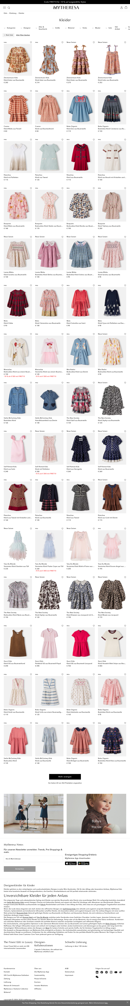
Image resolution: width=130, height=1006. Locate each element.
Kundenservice (9, 968)
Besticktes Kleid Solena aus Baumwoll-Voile (83, 275)
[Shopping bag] (126, 7)
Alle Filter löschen (23, 35)
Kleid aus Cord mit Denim (108, 518)
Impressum (69, 975)
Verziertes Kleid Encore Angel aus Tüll (112, 566)
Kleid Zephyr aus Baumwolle (109, 420)
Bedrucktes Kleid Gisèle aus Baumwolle (50, 226)
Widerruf (7, 992)
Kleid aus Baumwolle (75, 177)
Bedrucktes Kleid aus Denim (77, 372)
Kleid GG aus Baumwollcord (14, 663)
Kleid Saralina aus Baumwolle (15, 275)
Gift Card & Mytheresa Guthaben (16, 975)
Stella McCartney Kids (15, 902)
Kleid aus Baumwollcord (44, 129)
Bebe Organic (111, 924)
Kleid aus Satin (9, 469)
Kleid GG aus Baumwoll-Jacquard (79, 663)
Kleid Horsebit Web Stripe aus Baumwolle (114, 663)
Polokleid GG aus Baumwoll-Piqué (48, 663)
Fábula (43, 904)
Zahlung (7, 979)
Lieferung (7, 982)
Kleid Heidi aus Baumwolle (14, 712)
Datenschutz (70, 972)
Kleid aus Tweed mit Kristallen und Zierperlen (21, 518)
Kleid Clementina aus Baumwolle (47, 323)
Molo (47, 928)
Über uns (37, 968)
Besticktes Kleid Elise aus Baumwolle (112, 761)
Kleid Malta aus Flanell (12, 129)
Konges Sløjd (28, 917)
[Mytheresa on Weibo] (120, 972)
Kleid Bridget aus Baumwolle (78, 761)
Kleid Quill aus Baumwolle (77, 420)
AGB (67, 968)
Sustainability (39, 975)
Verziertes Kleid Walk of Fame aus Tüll (81, 566)
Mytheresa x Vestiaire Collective (16, 989)
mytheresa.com (29, 1000)
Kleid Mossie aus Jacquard (108, 615)
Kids (5, 13)
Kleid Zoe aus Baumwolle (76, 129)
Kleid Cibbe (8, 323)
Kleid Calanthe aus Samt (76, 323)
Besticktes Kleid (10, 420)
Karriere (37, 982)
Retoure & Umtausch (11, 985)
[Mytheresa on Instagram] (111, 972)
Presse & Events (40, 979)
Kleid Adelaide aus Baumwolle (78, 712)
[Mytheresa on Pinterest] (106, 972)
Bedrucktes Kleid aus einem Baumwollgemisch (21, 372)
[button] (28, 42)
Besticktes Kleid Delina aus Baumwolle (50, 275)
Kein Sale (9, 35)
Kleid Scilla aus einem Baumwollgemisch (50, 712)
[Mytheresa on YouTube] (115, 972)
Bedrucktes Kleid (10, 761)
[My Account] (121, 7)
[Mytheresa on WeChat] (97, 977)
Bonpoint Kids (22, 913)
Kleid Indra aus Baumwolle (108, 80)
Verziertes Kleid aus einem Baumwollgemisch (52, 372)
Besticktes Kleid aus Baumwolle (110, 712)
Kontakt (7, 972)
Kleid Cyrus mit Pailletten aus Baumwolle (113, 323)
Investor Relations (41, 985)
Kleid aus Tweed (41, 177)
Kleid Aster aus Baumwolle (14, 80)
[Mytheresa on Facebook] (101, 972)
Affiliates (37, 989)
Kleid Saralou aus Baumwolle (109, 275)
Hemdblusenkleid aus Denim (46, 420)
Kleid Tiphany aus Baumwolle (109, 226)
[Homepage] (65, 7)
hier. (106, 1003)
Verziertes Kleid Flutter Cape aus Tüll (49, 566)
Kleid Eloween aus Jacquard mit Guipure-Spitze (85, 615)
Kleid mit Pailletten (11, 177)
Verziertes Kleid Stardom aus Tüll (16, 566)
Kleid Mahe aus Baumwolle (14, 226)
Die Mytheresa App (41, 972)
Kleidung (12, 13)
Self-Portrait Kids (69, 909)
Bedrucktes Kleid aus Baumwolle (110, 372)
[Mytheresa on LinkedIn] (97, 972)
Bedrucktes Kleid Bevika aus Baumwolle (82, 226)
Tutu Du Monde (42, 917)
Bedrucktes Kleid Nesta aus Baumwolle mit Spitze (23, 615)
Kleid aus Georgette (74, 469)
